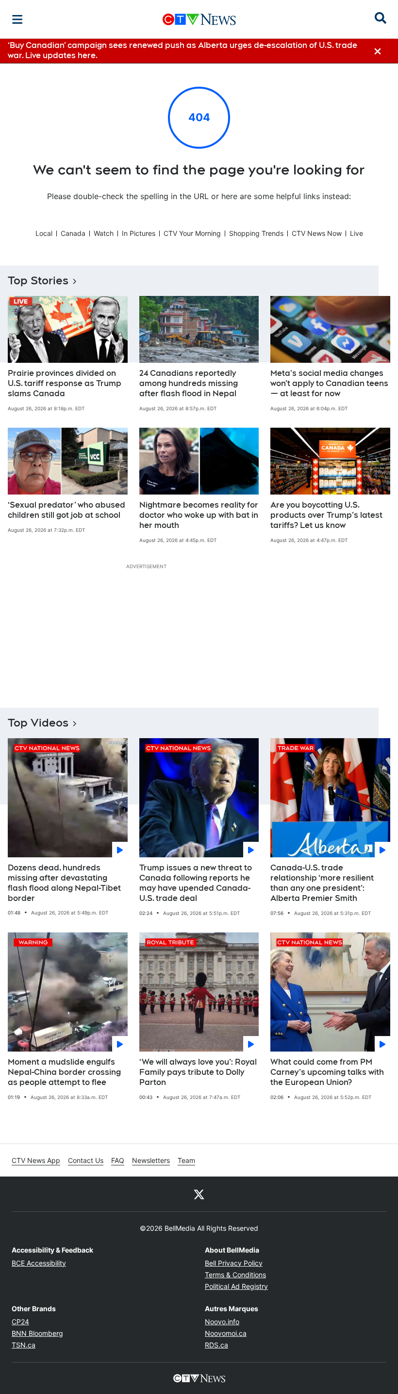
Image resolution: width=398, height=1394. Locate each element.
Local (43, 233)
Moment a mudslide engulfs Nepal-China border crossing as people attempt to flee (64, 1072)
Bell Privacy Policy (234, 1263)
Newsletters (151, 1160)
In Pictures (138, 233)
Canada (73, 233)
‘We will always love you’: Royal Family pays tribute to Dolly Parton (198, 1072)
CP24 (20, 1321)
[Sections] (17, 19)
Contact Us (85, 1160)
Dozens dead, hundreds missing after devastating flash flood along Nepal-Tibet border (64, 882)
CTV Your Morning (192, 233)
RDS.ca (216, 1345)
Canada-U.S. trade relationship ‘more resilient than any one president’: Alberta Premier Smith (322, 882)
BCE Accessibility (39, 1263)
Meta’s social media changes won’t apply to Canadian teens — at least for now (329, 383)
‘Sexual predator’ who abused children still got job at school (66, 510)
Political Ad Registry (236, 1286)
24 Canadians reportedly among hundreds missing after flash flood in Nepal (188, 383)
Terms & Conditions (235, 1274)
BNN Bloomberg (37, 1333)
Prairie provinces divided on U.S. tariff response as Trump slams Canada (64, 383)
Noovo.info (222, 1321)
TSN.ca (23, 1345)
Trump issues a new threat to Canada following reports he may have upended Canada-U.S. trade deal (195, 882)
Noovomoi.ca (226, 1333)
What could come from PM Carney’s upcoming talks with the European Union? (327, 1072)
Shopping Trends (256, 233)
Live (356, 233)
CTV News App (36, 1160)
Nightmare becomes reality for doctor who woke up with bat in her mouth (198, 515)
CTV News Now (317, 233)
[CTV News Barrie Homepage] (199, 19)
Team (186, 1160)
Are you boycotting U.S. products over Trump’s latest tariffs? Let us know (326, 515)
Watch (104, 233)
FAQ (117, 1160)
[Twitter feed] (199, 1194)
